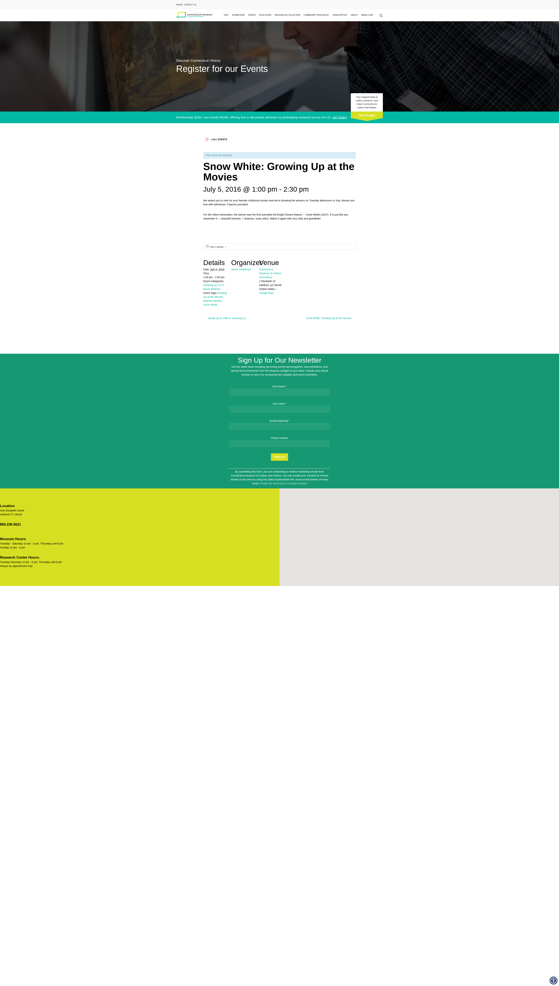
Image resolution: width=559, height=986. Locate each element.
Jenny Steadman (241, 269)
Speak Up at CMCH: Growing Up (227, 318)
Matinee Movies (212, 300)
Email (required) (279, 420)
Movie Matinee (211, 289)
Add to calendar (216, 247)
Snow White (210, 304)
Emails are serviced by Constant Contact (283, 483)
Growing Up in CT (213, 285)
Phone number (279, 438)
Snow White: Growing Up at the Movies (328, 318)
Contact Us (190, 5)
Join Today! (339, 117)
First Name (279, 386)
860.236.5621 (10, 524)
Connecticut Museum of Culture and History (270, 273)
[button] (554, 981)
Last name (279, 403)
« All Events (219, 139)
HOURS (179, 5)
